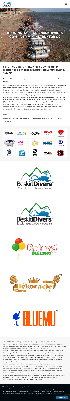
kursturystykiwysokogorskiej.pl (33, 379)
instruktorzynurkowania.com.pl (12, 364)
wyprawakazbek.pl (33, 375)
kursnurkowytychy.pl (41, 350)
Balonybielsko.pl (20, 366)
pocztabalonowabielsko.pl (36, 370)
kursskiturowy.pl (18, 379)
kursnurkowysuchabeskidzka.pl (12, 350)
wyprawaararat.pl (8, 375)
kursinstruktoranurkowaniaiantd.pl (32, 364)
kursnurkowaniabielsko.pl (26, 355)
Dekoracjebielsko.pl (31, 366)
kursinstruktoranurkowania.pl (20, 362)
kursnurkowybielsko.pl (56, 344)
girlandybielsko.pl (33, 373)
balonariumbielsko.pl (40, 368)
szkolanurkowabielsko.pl (42, 355)
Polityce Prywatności (56, 393)
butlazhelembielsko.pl (9, 373)
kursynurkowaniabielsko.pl (11, 355)
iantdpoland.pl (58, 359)
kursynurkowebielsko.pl (57, 355)
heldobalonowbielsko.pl (10, 370)
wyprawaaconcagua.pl (55, 373)
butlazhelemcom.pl (22, 373)
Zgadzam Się (61, 397)
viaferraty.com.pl (26, 377)
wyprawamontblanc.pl (20, 375)
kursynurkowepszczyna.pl (42, 357)
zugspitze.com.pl (37, 377)
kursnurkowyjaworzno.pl (47, 346)
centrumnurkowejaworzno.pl (46, 342)
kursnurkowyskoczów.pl (41, 348)
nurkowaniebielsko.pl (23, 353)
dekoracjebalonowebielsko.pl (53, 370)
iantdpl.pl (50, 359)
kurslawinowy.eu (8, 379)
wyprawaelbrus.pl (59, 375)
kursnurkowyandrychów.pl (41, 344)
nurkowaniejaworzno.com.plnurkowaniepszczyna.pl (45, 353)
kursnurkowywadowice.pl (55, 350)
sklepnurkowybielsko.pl (10, 357)
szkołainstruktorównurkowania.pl (39, 362)
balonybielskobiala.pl (57, 366)
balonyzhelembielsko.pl (54, 368)
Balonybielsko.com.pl (44, 366)
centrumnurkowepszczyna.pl (12, 344)
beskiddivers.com (26, 359)
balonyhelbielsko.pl (9, 368)
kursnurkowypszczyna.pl (25, 348)
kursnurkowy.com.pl (27, 344)
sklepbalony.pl (29, 368)
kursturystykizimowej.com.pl (50, 377)
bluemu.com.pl (43, 373)
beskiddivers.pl (16, 342)
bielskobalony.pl (20, 368)
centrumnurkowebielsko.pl (29, 342)
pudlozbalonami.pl (23, 370)
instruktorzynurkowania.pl (39, 359)
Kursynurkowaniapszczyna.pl (12, 359)
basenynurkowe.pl (56, 357)
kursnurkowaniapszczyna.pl (26, 357)
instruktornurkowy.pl (49, 364)
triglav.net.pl (7, 377)
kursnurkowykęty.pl (60, 346)
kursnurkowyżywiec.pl (10, 353)
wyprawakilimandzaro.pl (46, 375)
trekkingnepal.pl (16, 377)
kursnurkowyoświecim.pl (10, 348)
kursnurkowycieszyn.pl (10, 346)
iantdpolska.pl (7, 362)
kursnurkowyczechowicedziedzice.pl (28, 346)
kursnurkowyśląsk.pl (29, 350)
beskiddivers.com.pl (9, 366)
